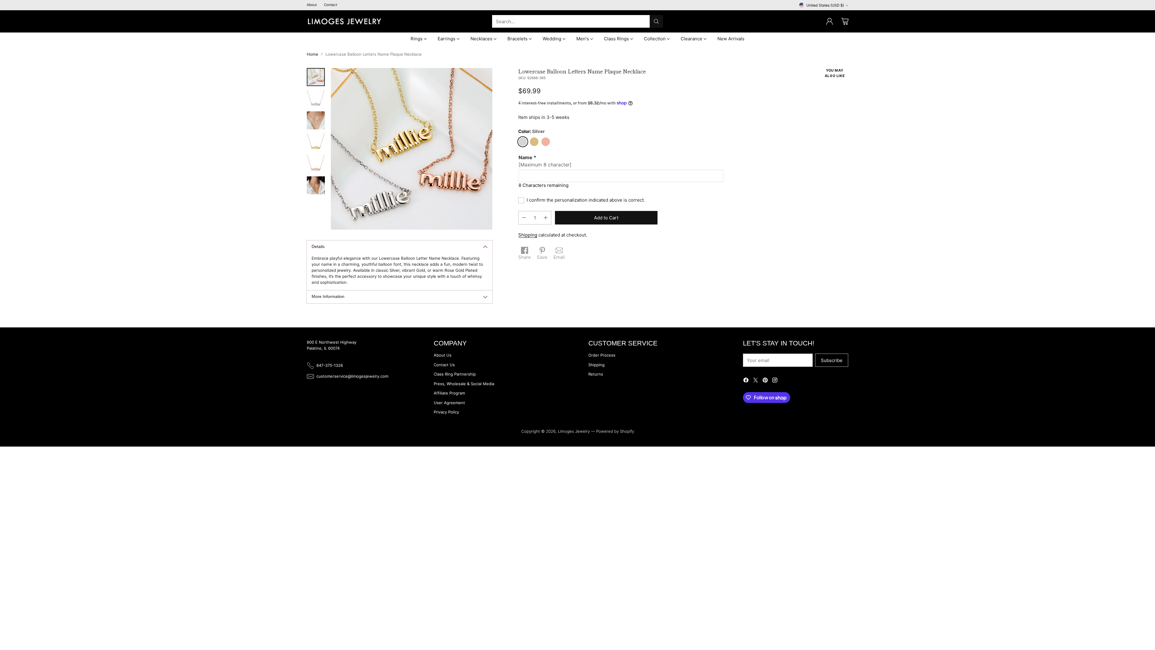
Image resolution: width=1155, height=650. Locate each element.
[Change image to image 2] (316, 99)
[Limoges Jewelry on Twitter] (755, 381)
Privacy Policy (446, 412)
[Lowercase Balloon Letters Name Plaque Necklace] (411, 149)
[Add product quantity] (545, 217)
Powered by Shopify (615, 431)
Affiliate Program (449, 393)
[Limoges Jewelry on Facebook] (746, 381)
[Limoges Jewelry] (344, 21)
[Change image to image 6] (316, 185)
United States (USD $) (825, 5)
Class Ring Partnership (455, 374)
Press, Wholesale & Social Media (464, 383)
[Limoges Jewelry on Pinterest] (765, 381)
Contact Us (444, 364)
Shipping (527, 235)
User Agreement (449, 402)
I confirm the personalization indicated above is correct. (586, 200)
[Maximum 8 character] (545, 161)
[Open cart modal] (845, 21)
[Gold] (534, 141)
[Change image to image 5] (316, 164)
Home (312, 54)
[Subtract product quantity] (524, 217)
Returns (595, 374)
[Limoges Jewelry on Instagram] (774, 381)
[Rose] (545, 141)
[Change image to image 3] (316, 120)
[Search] (656, 21)
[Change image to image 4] (316, 142)
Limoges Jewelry (574, 431)
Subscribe (831, 360)
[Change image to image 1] (316, 77)
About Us (442, 355)
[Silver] (522, 141)
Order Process (601, 355)
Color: (531, 131)
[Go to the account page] (829, 21)
